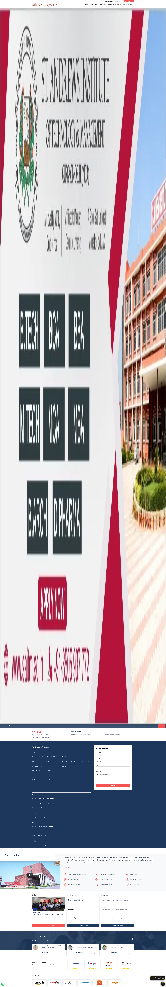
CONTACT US (130, 4)
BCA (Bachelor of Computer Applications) (41, 779)
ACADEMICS (109, 4)
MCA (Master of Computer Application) (40, 826)
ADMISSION (100, 4)
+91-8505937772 (118, 1)
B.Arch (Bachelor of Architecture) (39, 835)
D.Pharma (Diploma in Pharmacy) (39, 807)
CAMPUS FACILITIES (117, 4)
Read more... (70, 904)
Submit (113, 785)
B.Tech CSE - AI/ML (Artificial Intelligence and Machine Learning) (75, 761)
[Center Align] (159, 726)
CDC (105, 4)
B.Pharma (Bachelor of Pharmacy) (39, 845)
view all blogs (116, 925)
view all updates (47, 925)
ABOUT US (87, 4)
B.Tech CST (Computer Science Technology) (41, 761)
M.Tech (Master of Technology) (38, 817)
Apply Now (127, 1)
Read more (67, 867)
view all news (81, 925)
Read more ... (66, 863)
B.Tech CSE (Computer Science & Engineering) (41, 770)
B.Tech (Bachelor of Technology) (69, 766)
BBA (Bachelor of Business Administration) (41, 789)
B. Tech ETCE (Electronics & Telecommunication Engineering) (45, 756)
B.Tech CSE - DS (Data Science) (38, 766)
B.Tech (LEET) (65, 756)
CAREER (125, 4)
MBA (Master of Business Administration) (41, 798)
